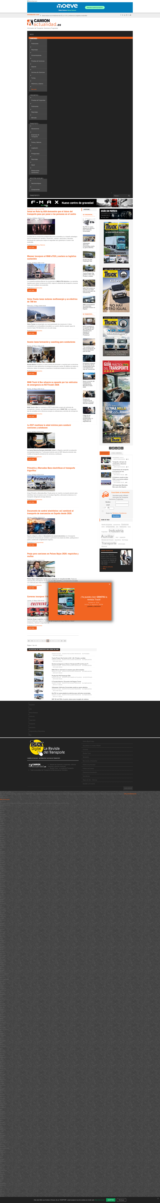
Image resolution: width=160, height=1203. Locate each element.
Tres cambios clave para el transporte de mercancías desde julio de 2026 (89, 349)
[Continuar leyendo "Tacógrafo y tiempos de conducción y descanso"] (106, 460)
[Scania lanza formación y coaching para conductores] (41, 354)
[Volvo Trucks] (41, 314)
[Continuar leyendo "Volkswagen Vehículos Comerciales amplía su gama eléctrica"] (89, 238)
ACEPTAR (111, 1200)
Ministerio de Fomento (107, 540)
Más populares (104, 453)
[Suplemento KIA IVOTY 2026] (116, 290)
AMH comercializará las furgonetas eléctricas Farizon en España (89, 307)
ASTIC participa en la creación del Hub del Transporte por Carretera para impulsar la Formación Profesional (88, 330)
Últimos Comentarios (116, 453)
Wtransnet (104, 546)
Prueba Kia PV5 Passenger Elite (87, 260)
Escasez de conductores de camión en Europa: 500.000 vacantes (88, 401)
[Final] (64, 640)
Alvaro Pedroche (75, 653)
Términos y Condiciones (119, 513)
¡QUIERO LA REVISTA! (94, 606)
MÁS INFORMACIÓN (130, 794)
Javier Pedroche (107, 551)
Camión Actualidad (76, 677)
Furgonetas (104, 532)
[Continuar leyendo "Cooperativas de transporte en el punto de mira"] (106, 467)
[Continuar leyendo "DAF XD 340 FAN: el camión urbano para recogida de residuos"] (38, 696)
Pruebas (86, 653)
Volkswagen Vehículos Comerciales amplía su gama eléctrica (89, 245)
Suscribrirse (86, 776)
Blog (104, 568)
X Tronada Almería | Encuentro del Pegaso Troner (66, 681)
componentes (110, 527)
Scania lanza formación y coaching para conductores (51, 342)
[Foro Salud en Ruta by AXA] (41, 227)
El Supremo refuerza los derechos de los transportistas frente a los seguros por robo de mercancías (89, 366)
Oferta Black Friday (88, 741)
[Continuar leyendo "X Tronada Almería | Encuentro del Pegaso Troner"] (38, 679)
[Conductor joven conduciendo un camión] (41, 440)
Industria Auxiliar (112, 533)
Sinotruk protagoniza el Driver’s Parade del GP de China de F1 (70, 664)
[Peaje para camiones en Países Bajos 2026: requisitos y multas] (41, 569)
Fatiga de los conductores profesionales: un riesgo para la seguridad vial (88, 418)
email (108, 505)
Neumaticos (118, 540)
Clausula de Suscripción (90, 772)
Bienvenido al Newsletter (90, 761)
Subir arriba (127, 788)
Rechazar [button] (3, 809)
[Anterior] (31, 640)
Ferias (129, 527)
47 (128, 467)
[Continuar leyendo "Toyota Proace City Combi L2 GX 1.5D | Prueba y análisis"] (89, 268)
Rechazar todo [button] (4, 797)
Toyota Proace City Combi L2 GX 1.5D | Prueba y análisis (89, 274)
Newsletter (86, 757)
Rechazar (121, 1200)
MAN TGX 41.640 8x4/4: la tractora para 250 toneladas (68, 670)
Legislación (38, 457)
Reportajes (88, 677)
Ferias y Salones (40, 245)
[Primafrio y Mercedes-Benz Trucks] (41, 483)
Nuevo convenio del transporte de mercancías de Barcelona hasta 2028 (88, 384)
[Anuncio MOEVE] (80, 7)
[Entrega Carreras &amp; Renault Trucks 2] (41, 609)
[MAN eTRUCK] (41, 271)
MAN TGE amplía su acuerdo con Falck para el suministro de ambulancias (89, 290)
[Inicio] (28, 640)
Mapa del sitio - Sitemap (90, 780)
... (55, 641)
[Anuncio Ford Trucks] (80, 203)
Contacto (85, 749)
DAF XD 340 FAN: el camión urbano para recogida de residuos (70, 699)
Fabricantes (38, 288)
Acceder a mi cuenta (89, 784)
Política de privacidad (89, 765)
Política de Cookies (88, 768)
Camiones (125, 524)
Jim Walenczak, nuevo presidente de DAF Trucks (56, 15)
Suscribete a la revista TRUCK (92, 746)
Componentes (39, 542)
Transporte (109, 543)
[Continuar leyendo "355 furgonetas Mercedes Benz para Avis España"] (106, 482)
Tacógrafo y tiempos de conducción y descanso (119, 463)
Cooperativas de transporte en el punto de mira (120, 470)
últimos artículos (108, 567)
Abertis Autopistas (106, 525)
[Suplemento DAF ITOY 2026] (116, 336)
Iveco (117, 537)
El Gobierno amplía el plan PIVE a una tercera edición (120, 478)
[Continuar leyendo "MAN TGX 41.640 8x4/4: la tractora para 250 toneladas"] (38, 667)
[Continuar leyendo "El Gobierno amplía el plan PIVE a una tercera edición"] (106, 475)
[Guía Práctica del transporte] (116, 381)
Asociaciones (116, 524)
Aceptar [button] (2, 807)
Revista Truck (87, 753)
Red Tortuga (125, 540)
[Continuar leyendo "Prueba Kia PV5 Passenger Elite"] (89, 254)
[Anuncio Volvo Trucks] (116, 214)
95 (128, 459)
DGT (117, 527)
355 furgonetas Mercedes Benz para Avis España (120, 486)
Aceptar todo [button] (4, 796)
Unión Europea (121, 544)
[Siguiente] (61, 640)
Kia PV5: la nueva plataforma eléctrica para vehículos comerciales (88, 229)
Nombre (108, 502)
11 (58, 641)
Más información (100, 1200)
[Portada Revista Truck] (116, 242)
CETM (103, 527)
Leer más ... (31, 247)
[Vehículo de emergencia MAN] (41, 397)
